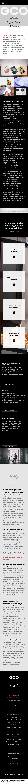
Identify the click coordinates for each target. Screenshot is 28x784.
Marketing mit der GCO (14, 700)
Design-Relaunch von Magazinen (14, 756)
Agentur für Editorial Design (14, 751)
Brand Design (14, 717)
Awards (14, 705)
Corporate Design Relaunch (14, 719)
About (14, 702)
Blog (14, 707)
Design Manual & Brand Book (14, 722)
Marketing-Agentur (18, 576)
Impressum (13, 774)
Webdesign (14, 736)
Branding (11, 124)
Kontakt (7, 774)
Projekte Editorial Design (14, 761)
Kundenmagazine (14, 758)
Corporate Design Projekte (14, 727)
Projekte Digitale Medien (14, 744)
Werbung (21, 124)
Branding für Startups (14, 724)
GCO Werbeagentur (14, 695)
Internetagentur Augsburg (14, 734)
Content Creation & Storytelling (14, 741)
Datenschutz (20, 774)
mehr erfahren (9, 384)
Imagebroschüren (14, 763)
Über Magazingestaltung (14, 753)
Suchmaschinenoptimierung (14, 739)
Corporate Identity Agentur (14, 714)
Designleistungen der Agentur (14, 697)
